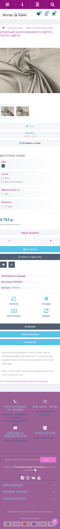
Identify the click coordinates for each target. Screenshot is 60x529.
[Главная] (3, 27)
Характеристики (30, 334)
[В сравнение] (11, 265)
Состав (5, 174)
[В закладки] (3, 265)
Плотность (7, 202)
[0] (39, 14)
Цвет (4, 161)
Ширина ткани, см (11, 189)
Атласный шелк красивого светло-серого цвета (26, 381)
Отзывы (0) (30, 342)
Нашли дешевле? (30, 232)
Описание (30, 326)
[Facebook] (21, 477)
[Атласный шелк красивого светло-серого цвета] (30, 70)
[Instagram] (27, 477)
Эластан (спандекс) (13, 181)
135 (6, 194)
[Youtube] (38, 477)
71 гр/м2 (8, 206)
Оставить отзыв (31, 143)
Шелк (7, 178)
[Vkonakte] (32, 477)
